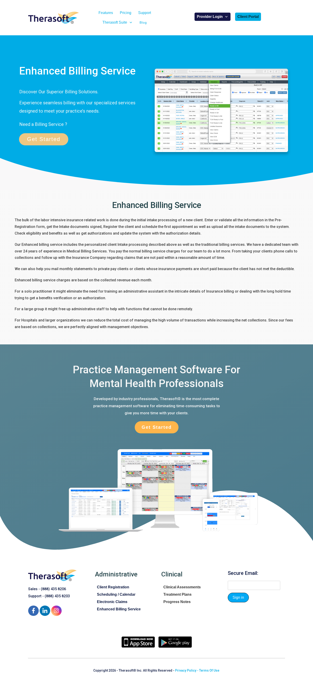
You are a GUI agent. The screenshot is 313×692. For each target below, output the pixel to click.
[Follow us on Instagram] (56, 611)
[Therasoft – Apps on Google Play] (175, 642)
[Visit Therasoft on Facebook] (33, 611)
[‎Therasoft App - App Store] (138, 642)
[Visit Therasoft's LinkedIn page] (45, 611)
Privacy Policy (185, 670)
